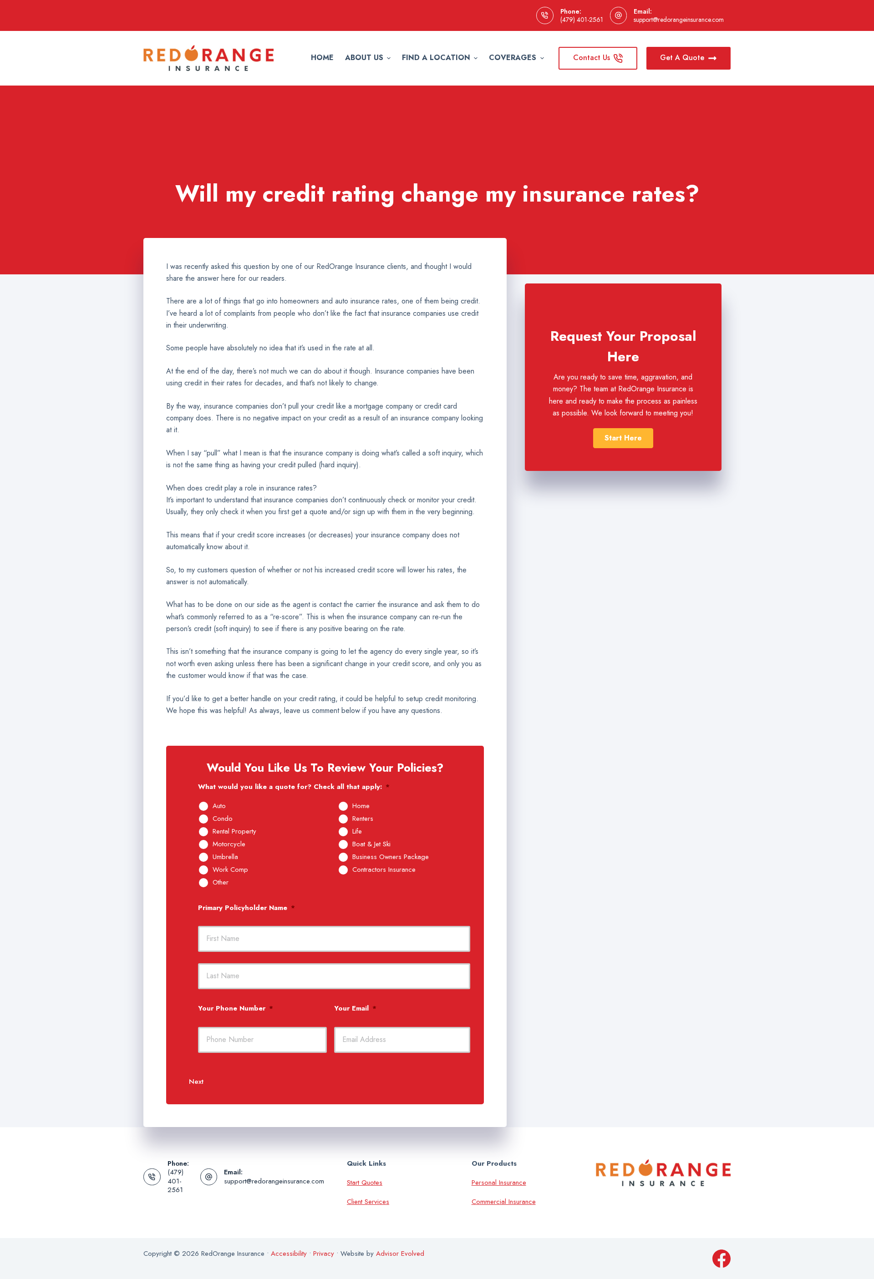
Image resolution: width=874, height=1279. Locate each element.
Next (196, 1082)
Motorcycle (229, 844)
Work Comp (230, 870)
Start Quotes (364, 1183)
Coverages (512, 57)
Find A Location (436, 57)
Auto (219, 806)
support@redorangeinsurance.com (679, 19)
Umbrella (225, 857)
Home (322, 57)
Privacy (323, 1254)
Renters (362, 819)
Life (357, 831)
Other (221, 882)
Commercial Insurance (504, 1202)
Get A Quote (682, 57)
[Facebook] (721, 1258)
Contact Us (591, 57)
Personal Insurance (499, 1183)
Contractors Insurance (384, 870)
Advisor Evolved (400, 1254)
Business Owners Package (390, 857)
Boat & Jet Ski (371, 844)
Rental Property (234, 831)
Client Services (368, 1202)
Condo (223, 819)
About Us (364, 57)
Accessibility (289, 1254)
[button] (623, 438)
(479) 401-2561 (581, 19)
